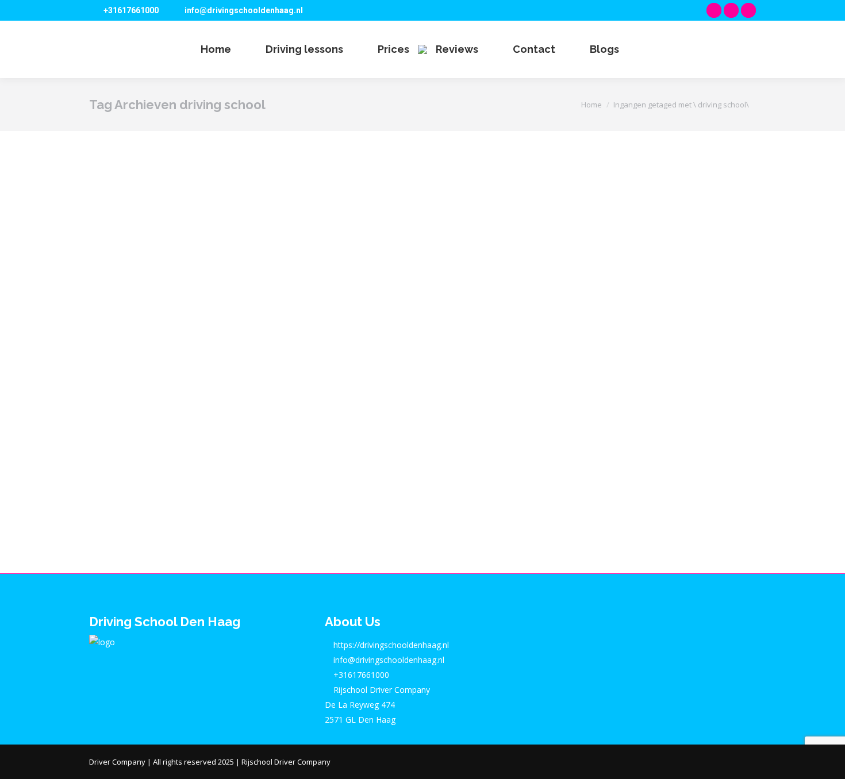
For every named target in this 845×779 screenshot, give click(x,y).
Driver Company (117, 762)
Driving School (128, 459)
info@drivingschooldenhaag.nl (244, 10)
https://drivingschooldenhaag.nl (390, 644)
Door (190, 459)
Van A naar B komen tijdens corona (237, 437)
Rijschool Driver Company (286, 762)
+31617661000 (131, 10)
